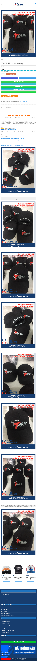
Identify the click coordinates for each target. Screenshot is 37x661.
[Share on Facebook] (3, 107)
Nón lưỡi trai (10, 62)
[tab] (2, 113)
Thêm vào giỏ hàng (11, 74)
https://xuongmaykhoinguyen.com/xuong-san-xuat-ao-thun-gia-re (12, 145)
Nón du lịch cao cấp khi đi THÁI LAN (31, 578)
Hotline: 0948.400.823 (6, 658)
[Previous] (0, 574)
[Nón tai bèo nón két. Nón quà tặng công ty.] (18, 570)
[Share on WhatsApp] (1, 107)
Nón (6, 62)
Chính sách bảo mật (5, 628)
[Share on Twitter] (5, 107)
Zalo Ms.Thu (5, 650)
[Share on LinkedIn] (10, 107)
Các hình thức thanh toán (6, 621)
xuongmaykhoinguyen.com (11, 129)
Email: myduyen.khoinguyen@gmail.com (7, 615)
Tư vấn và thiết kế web (15, 659)
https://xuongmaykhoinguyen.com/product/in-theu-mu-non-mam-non (12, 138)
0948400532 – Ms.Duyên (5, 607)
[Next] (36, 574)
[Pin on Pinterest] (8, 107)
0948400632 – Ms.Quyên (5, 611)
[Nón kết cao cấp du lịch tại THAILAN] (6, 570)
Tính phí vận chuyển (23, 101)
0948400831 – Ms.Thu (4, 609)
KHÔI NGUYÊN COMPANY (5, 594)
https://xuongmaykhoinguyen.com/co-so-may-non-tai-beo (10, 140)
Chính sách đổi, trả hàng (6, 625)
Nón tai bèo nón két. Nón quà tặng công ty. (18, 578)
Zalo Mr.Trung (5, 645)
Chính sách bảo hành (5, 623)
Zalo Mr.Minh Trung (6, 654)
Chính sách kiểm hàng (5, 632)
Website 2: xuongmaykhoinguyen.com (7, 601)
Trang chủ (2, 62)
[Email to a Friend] (7, 107)
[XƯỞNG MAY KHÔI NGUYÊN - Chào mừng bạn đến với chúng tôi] (18, 4)
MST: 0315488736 (4, 596)
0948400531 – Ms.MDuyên (5, 613)
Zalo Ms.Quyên (5, 652)
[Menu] (1, 4)
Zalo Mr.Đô (5, 656)
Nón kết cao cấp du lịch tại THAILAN (6, 578)
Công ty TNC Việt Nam (22, 659)
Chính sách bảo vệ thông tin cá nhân (8, 630)
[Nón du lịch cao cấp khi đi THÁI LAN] (30, 570)
